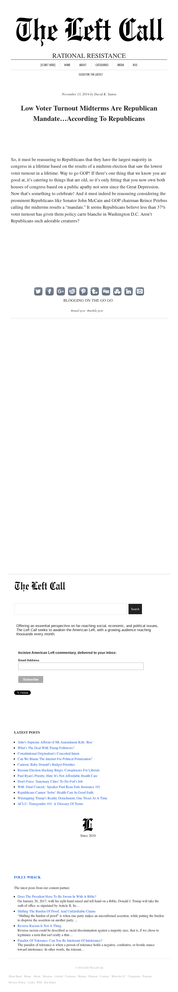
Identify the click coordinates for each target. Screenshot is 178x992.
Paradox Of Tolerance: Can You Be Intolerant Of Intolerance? (60, 940)
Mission (47, 976)
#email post (78, 310)
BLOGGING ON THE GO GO (88, 300)
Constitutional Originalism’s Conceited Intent (48, 753)
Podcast (93, 976)
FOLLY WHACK (27, 877)
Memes (82, 976)
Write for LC (118, 976)
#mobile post (95, 310)
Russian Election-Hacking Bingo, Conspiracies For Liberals (59, 770)
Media (120, 65)
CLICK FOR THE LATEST (91, 74)
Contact (104, 976)
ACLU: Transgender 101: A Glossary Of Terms (50, 803)
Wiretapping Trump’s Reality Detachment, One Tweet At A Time (62, 798)
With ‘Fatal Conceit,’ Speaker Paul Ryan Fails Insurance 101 (59, 786)
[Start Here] (48, 65)
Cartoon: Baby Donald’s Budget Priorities (46, 764)
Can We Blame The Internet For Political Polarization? (55, 758)
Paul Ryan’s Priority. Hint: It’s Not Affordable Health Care (57, 775)
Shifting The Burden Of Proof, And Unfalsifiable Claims (57, 911)
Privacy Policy (17, 982)
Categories (102, 65)
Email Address (28, 660)
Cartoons (70, 976)
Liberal (58, 976)
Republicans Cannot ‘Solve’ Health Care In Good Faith (55, 792)
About (83, 65)
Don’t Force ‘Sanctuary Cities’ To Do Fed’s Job (50, 781)
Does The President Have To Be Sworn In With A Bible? (57, 896)
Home (67, 65)
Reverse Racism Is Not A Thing (39, 925)
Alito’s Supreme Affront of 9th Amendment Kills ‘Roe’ (55, 742)
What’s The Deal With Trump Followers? (46, 747)
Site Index (50, 982)
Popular (147, 976)
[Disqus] (89, 392)
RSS (135, 65)
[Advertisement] (90, 140)
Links (31, 982)
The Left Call (96, 967)
